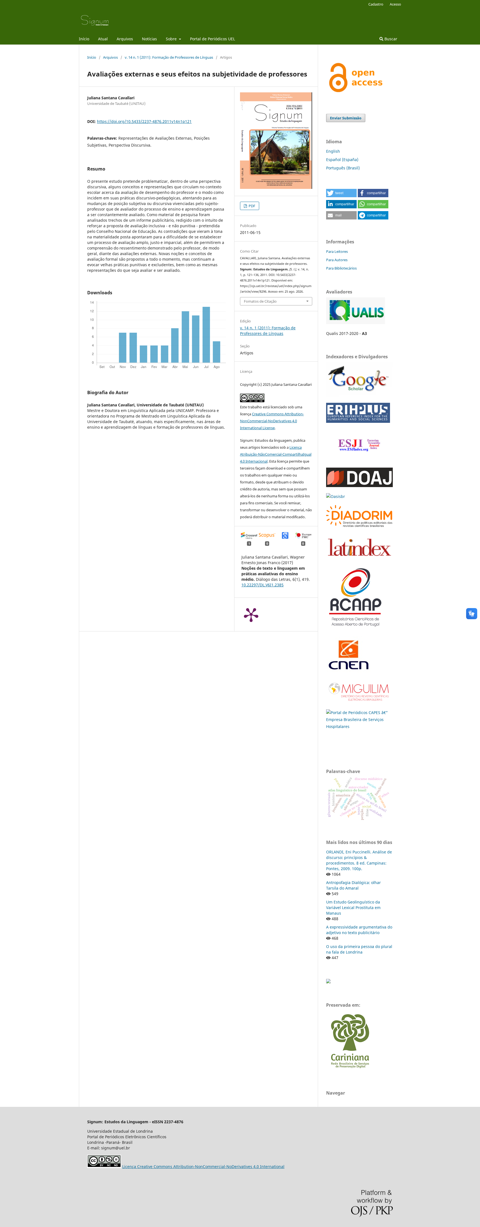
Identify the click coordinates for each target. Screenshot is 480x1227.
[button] (341, 193)
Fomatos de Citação (260, 301)
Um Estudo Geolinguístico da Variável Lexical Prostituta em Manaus (353, 907)
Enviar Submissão (345, 117)
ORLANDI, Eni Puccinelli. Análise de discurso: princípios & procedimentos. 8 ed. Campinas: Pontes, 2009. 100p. (359, 860)
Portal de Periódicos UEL (212, 38)
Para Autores (337, 259)
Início (84, 38)
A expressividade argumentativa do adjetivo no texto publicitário (359, 929)
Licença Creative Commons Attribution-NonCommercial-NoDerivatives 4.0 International (203, 1166)
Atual (103, 38)
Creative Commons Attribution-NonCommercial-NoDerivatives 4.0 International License (272, 420)
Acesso (395, 4)
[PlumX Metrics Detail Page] (251, 614)
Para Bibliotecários (341, 268)
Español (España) (342, 159)
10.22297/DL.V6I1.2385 (262, 584)
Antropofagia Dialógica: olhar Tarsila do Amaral (353, 885)
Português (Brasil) (343, 168)
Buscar (390, 38)
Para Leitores (337, 251)
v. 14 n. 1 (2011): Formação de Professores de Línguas (169, 57)
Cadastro (375, 4)
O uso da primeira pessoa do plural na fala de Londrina (359, 949)
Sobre (172, 38)
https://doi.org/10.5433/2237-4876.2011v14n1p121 (144, 121)
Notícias (149, 38)
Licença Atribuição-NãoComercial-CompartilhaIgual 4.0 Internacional (275, 454)
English (333, 151)
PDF (251, 205)
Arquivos (125, 38)
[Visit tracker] (328, 981)
